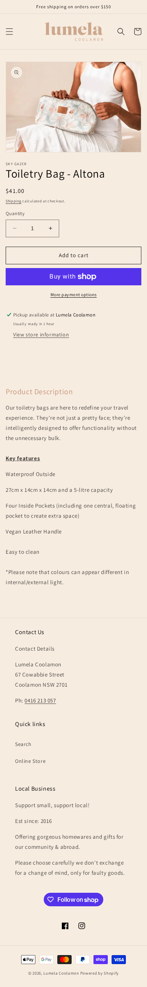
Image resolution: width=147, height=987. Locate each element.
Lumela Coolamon (61, 973)
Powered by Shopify (99, 973)
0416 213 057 (40, 700)
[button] (9, 31)
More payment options (74, 294)
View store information (41, 334)
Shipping (13, 201)
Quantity (15, 213)
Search (23, 744)
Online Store (30, 761)
